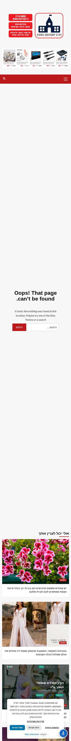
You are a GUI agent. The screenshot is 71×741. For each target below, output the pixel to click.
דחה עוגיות (34, 727)
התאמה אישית (52, 727)
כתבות (63, 580)
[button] (65, 79)
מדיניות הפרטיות (35, 721)
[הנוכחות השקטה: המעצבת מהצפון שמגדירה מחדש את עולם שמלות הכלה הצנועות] (35, 624)
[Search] (4, 79)
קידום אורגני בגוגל (32, 734)
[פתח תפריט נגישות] (63, 733)
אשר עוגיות (17, 727)
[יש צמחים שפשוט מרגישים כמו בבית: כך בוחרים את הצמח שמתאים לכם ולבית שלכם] (35, 561)
